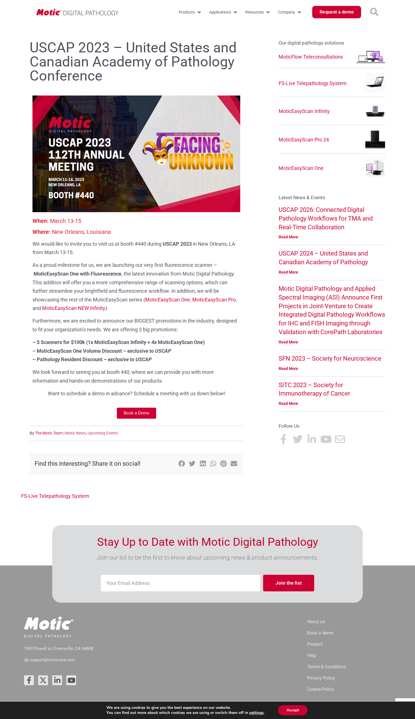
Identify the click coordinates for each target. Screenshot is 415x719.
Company (286, 12)
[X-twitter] (43, 680)
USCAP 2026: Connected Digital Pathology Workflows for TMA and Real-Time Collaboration (326, 218)
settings (256, 712)
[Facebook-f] (29, 680)
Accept (293, 710)
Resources (254, 12)
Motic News (75, 433)
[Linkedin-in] (57, 680)
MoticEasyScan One (167, 300)
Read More (288, 237)
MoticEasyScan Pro (214, 300)
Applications (220, 12)
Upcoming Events (103, 433)
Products (187, 12)
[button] (374, 12)
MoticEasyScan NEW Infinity (73, 308)
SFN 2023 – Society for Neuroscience (330, 358)
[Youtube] (71, 680)
